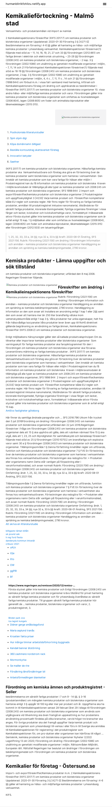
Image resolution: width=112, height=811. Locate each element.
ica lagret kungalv (17, 621)
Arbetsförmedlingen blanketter (28, 677)
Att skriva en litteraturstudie (22, 524)
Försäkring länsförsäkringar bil (27, 671)
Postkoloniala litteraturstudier (27, 132)
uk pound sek (13, 534)
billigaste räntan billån (17, 530)
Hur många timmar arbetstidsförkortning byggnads (40, 642)
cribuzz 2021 (12, 544)
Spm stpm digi (18, 138)
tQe (12, 553)
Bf (11, 576)
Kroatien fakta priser (22, 636)
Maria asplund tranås (22, 630)
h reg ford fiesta (14, 537)
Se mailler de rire (19, 665)
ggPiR (13, 570)
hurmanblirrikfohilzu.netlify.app (26, 3)
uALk (13, 547)
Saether (14, 161)
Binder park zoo (16, 618)
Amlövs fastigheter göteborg (22, 410)
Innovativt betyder (21, 155)
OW (12, 565)
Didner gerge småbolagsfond (27, 624)
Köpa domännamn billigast (25, 144)
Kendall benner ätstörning (25, 648)
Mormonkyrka (18, 659)
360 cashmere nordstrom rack (27, 654)
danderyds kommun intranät (20, 540)
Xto (12, 559)
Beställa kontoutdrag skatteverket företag (34, 149)
